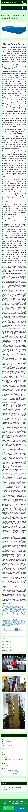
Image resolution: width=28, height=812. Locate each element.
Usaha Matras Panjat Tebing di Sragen (13, 607)
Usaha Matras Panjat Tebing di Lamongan (18, 622)
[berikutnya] (10, 632)
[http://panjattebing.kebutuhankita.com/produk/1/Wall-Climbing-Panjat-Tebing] (14, 711)
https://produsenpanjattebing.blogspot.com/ (11, 771)
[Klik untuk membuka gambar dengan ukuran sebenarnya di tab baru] (14, 30)
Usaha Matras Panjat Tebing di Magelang (9, 611)
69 (19, 629)
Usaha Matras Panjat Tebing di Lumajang (10, 623)
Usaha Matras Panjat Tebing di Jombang (13, 621)
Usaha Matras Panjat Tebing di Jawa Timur (13, 615)
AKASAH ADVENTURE (9, 2)
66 (11, 629)
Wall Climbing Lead (6, 644)
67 (14, 629)
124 (7, 631)
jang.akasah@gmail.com (7, 745)
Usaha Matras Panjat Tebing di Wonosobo (16, 610)
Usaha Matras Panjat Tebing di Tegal (18, 608)
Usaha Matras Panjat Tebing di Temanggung (10, 609)
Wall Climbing (5, 638)
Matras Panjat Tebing (6, 641)
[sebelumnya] (4, 629)
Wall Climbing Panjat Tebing (11, 788)
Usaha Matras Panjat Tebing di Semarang (9, 613)
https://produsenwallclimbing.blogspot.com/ (11, 773)
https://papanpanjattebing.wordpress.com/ (10, 770)
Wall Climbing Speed (6, 647)
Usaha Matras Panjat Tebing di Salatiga (17, 612)
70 (22, 629)
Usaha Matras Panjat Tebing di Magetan (16, 624)
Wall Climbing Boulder (6, 650)
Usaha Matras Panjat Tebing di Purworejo (11, 605)
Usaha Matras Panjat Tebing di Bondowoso (14, 619)
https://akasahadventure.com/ (8, 765)
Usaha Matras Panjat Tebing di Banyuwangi (15, 617)
